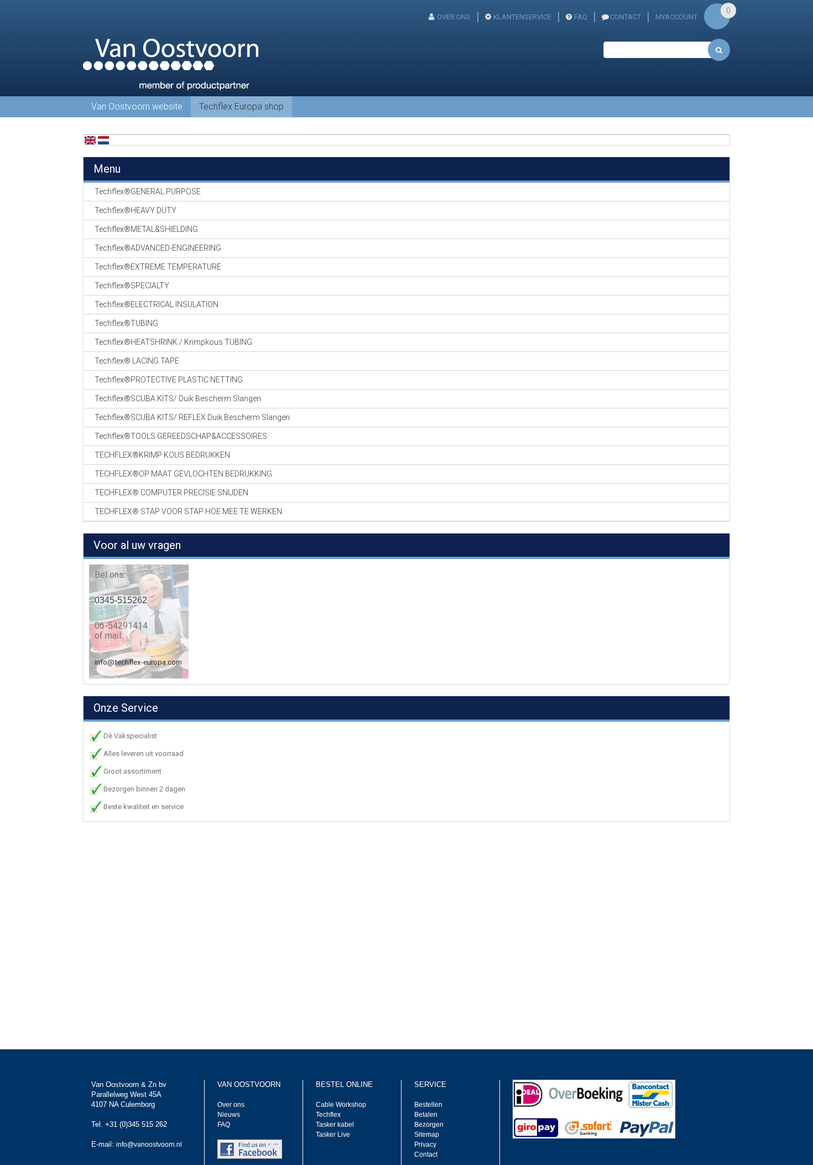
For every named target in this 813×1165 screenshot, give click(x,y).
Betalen (425, 1115)
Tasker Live (333, 1134)
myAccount (676, 17)
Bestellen (428, 1105)
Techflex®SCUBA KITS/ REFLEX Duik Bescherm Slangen (192, 417)
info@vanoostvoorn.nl (149, 1144)
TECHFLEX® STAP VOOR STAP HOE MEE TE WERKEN (188, 511)
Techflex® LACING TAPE (137, 360)
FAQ (580, 17)
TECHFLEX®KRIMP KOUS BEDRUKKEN (162, 455)
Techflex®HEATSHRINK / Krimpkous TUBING (173, 342)
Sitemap (426, 1134)
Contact (425, 1154)
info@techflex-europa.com (138, 662)
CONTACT (625, 17)
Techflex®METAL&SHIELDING (146, 229)
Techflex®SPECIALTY (132, 285)
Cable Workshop (341, 1105)
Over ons (454, 17)
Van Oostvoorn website (137, 106)
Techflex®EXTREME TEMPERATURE (158, 266)
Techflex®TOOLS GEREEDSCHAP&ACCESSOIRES (181, 436)
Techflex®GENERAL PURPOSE (148, 191)
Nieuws (228, 1115)
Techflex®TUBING (126, 323)
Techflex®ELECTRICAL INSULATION (156, 304)
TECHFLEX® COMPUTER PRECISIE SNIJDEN (171, 492)
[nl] (103, 139)
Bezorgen (429, 1124)
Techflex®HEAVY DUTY (135, 210)
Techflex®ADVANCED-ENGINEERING (158, 248)
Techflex (328, 1115)
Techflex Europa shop (241, 106)
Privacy (425, 1144)
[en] (90, 139)
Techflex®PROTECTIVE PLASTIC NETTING (169, 379)
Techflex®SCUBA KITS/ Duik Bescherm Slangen (178, 398)
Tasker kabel (335, 1124)
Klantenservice (522, 17)
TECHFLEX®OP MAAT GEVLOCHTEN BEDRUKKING (183, 473)
